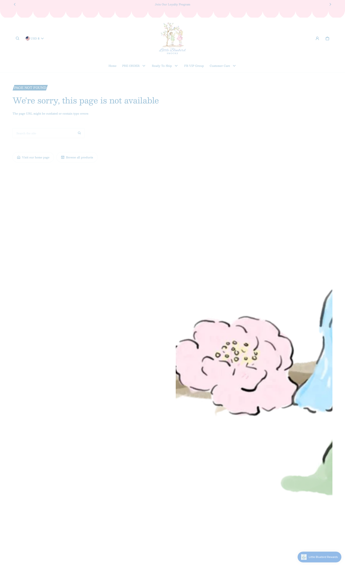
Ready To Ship (162, 65)
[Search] (79, 133)
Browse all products (79, 157)
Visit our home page (35, 157)
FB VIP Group (194, 65)
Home (112, 65)
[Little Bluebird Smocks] (172, 38)
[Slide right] (330, 4)
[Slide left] (15, 4)
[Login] (317, 38)
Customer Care (220, 65)
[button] (18, 38)
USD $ (35, 38)
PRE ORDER (131, 65)
